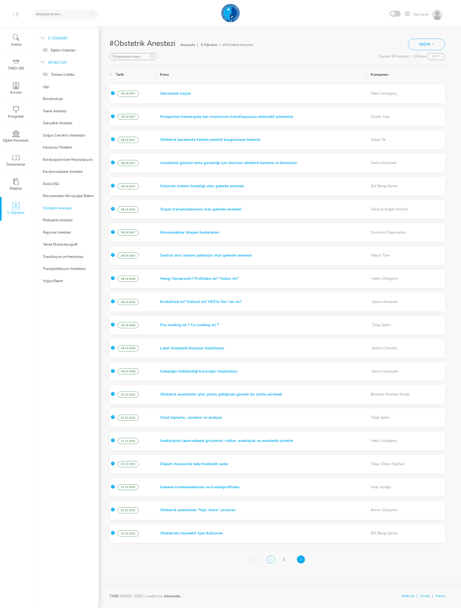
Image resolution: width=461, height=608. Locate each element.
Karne (440, 596)
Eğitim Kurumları (16, 140)
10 (434, 56)
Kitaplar (16, 188)
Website (408, 596)
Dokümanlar (16, 164)
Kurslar (16, 92)
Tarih (120, 74)
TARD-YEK (16, 68)
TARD (114, 596)
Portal (425, 596)
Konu (164, 74)
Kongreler (16, 116)
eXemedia (172, 596)
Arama (16, 44)
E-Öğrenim (209, 44)
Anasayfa (187, 44)
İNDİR (425, 44)
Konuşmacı (379, 74)
